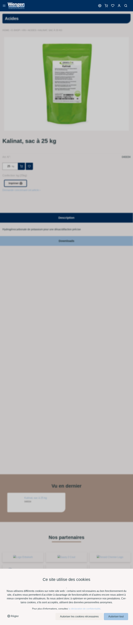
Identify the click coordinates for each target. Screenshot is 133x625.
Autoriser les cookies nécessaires (79, 616)
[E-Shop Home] (16, 7)
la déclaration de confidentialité (84, 608)
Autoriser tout (116, 616)
